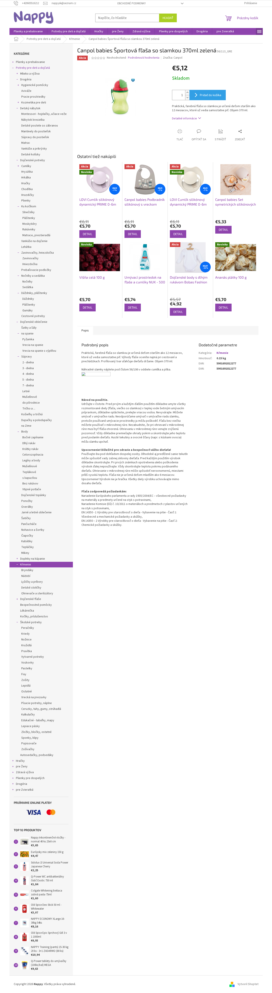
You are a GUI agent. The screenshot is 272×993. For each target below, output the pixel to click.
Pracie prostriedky (33, 97)
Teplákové (29, 472)
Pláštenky (28, 218)
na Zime (26, 426)
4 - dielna (28, 374)
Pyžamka (28, 339)
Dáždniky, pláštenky (34, 293)
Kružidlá (26, 645)
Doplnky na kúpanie (32, 559)
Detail (87, 234)
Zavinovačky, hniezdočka (37, 253)
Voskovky (27, 662)
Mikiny (25, 553)
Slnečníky (28, 212)
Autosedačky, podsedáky (36, 755)
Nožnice (26, 639)
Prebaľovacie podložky (36, 270)
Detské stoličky (31, 587)
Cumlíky (26, 166)
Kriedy (25, 634)
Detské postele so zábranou (39, 125)
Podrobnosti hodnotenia (143, 58)
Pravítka (26, 651)
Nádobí (25, 576)
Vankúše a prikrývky (34, 149)
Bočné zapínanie (32, 437)
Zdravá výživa (25, 772)
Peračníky (27, 628)
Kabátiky (26, 541)
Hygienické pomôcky (34, 85)
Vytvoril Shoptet (248, 984)
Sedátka (27, 287)
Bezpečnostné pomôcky (36, 605)
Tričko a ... (28, 408)
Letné (26, 391)
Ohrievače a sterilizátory (37, 593)
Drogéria (25, 79)
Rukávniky (28, 229)
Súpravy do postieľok (35, 137)
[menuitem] (28, 31)
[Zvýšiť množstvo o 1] (187, 92)
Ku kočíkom (28, 206)
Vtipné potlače (31, 489)
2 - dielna (28, 362)
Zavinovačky (30, 258)
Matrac (25, 143)
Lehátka (26, 247)
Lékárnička (27, 611)
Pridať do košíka (210, 95)
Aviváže (26, 91)
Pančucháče (29, 524)
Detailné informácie (184, 118)
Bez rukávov (30, 483)
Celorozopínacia (32, 455)
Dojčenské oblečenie (33, 322)
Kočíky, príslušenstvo (34, 616)
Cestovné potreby (33, 316)
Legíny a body (31, 460)
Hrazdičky (27, 195)
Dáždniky (28, 299)
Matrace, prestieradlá (36, 235)
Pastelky (26, 668)
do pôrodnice (31, 403)
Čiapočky (27, 536)
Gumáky (27, 310)
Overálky (27, 507)
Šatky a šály (29, 328)
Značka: (172, 58)
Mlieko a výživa (30, 74)
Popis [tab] (85, 330)
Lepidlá (26, 686)
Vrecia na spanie (32, 345)
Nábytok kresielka (33, 120)
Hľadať (168, 18)
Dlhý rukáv (28, 443)
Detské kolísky (30, 154)
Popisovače (29, 743)
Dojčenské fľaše (30, 599)
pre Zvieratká (24, 790)
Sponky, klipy (29, 738)
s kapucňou (29, 478)
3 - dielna (28, 368)
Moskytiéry (29, 224)
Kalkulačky (28, 714)
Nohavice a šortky (32, 530)
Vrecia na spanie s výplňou (39, 351)
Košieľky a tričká (32, 414)
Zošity (25, 680)
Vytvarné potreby (32, 657)
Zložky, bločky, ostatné (36, 732)
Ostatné (26, 691)
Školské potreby (31, 622)
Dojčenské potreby (32, 160)
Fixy (23, 674)
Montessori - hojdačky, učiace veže (44, 114)
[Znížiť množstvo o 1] (187, 97)
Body (24, 431)
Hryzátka (27, 172)
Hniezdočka (29, 264)
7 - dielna (28, 385)
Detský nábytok (30, 108)
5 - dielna (28, 380)
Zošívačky (27, 749)
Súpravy (26, 356)
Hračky (25, 183)
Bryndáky (27, 570)
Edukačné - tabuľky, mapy (37, 720)
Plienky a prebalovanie (30, 62)
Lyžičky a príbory (32, 582)
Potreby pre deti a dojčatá (33, 68)
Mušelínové (29, 397)
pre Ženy (22, 766)
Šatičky (26, 518)
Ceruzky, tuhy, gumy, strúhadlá (41, 709)
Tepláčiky (27, 547)
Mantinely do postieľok (36, 131)
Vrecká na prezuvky (33, 697)
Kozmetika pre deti (33, 102)
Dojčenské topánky (33, 495)
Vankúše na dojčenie (34, 241)
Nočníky (27, 281)
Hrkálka (26, 177)
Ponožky (26, 501)
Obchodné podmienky (131, 3)
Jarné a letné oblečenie (36, 512)
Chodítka (27, 189)
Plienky (26, 200)
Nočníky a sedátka (33, 276)
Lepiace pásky (30, 726)
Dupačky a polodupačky (36, 420)
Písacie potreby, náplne (36, 703)
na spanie (27, 333)
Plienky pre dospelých (30, 778)
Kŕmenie (25, 564)
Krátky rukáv (30, 449)
